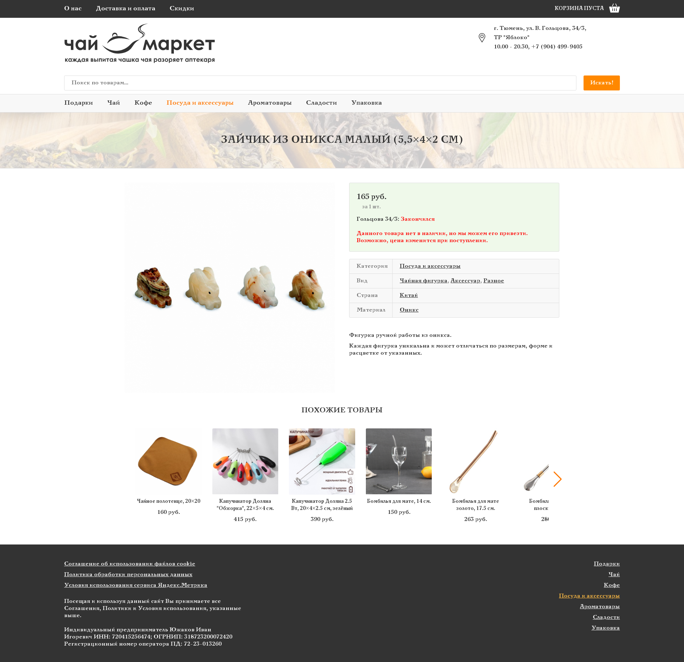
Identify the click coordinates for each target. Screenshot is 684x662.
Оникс (409, 310)
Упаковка (366, 103)
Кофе (143, 103)
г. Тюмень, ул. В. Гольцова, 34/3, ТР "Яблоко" (540, 33)
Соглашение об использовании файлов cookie (129, 564)
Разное (493, 280)
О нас (73, 9)
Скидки (182, 9)
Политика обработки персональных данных (128, 574)
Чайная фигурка (423, 280)
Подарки (78, 103)
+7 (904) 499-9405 (556, 46)
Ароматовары (270, 103)
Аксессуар (465, 280)
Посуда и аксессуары (200, 103)
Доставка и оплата (125, 9)
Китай (409, 295)
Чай (113, 103)
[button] (126, 479)
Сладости (321, 103)
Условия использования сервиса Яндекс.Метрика (135, 585)
